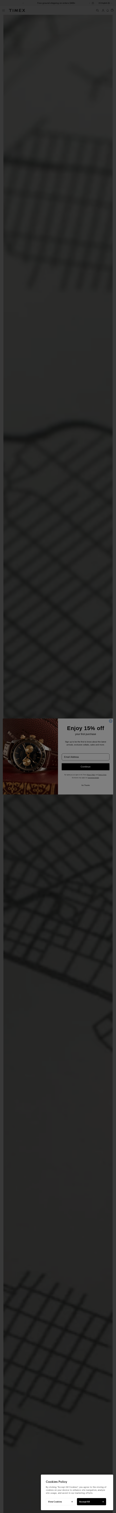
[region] (77, 1492)
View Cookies (55, 1501)
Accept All (84, 1501)
